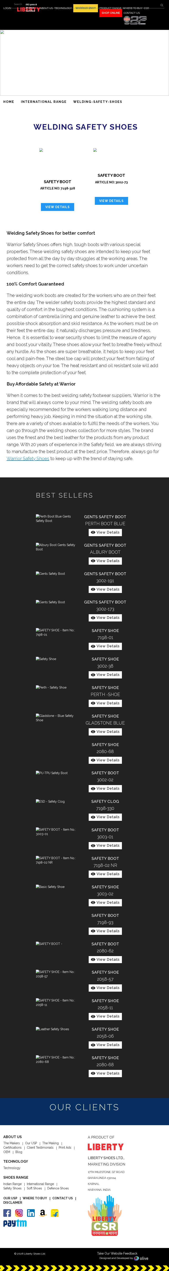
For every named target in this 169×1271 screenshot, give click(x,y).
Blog (18, 1152)
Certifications (12, 1147)
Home (8, 102)
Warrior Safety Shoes (28, 458)
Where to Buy (35, 1198)
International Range (40, 1184)
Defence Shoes (58, 1188)
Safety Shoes (12, 1188)
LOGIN (7, 8)
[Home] (135, 20)
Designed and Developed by (116, 1258)
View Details (57, 207)
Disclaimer (12, 1202)
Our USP (31, 1143)
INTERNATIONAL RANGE (44, 102)
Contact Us (62, 1198)
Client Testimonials (40, 1147)
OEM (6, 1152)
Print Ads (65, 1147)
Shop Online (111, 12)
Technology (11, 1168)
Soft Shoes (34, 1188)
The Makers (11, 1143)
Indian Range (12, 1184)
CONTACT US (132, 12)
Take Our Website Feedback (117, 1253)
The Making (50, 1143)
